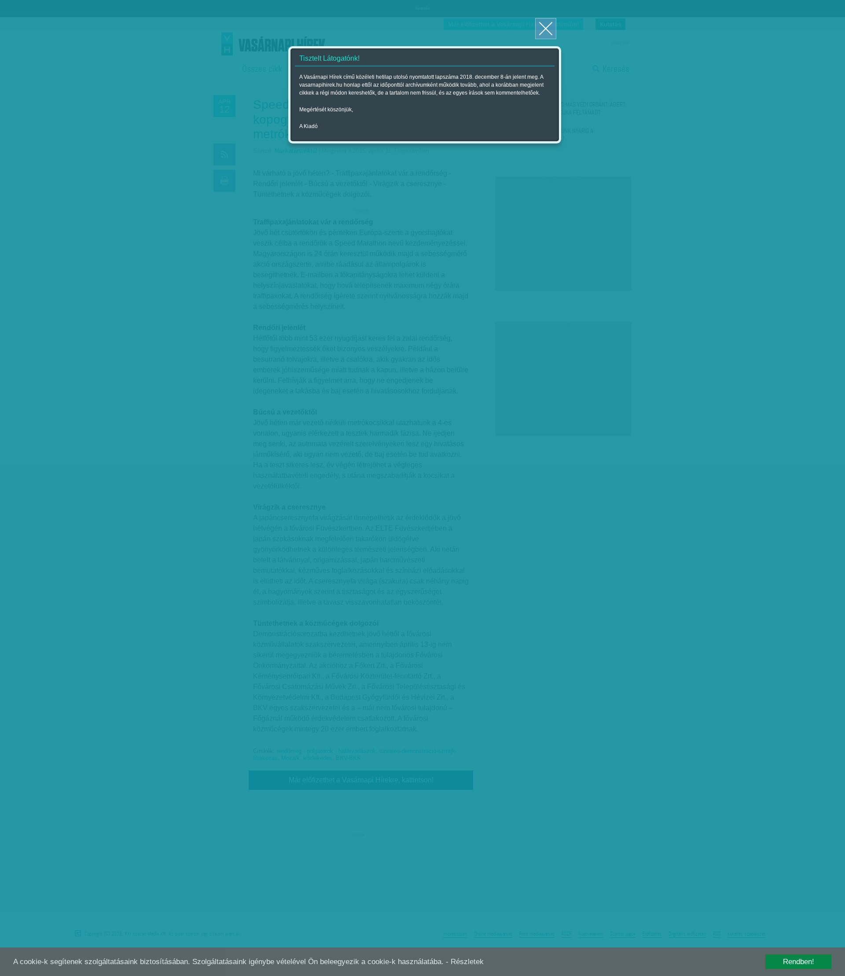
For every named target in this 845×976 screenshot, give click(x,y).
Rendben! (798, 962)
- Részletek (465, 962)
